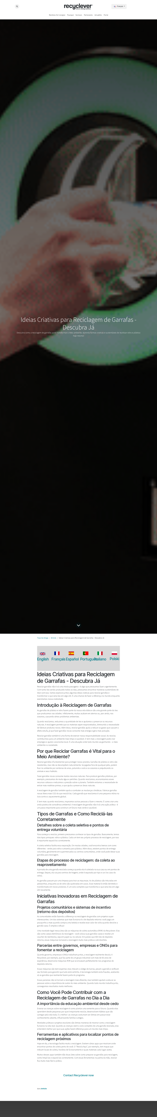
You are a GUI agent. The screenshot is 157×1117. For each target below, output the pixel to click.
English (43, 659)
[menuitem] (57, 15)
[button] (17, 6)
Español (72, 659)
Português (88, 659)
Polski (114, 659)
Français (58, 659)
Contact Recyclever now (78, 1075)
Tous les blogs (42, 638)
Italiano (100, 659)
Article (53, 638)
